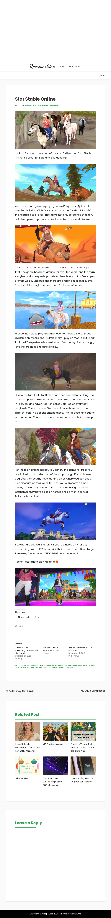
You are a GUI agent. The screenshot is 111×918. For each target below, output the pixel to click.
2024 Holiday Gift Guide (20, 691)
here (76, 549)
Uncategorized (31, 665)
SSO (44, 667)
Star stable (52, 667)
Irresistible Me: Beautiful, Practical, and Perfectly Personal (27, 748)
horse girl (25, 667)
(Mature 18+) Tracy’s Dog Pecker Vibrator (82, 780)
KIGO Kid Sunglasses (93, 690)
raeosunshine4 (51, 105)
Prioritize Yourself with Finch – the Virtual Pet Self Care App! (82, 748)
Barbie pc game (64, 665)
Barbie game (51, 665)
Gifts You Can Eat (50, 647)
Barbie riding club (80, 665)
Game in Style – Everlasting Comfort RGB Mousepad (26, 650)
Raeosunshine (42, 66)
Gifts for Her (21, 778)
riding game (36, 667)
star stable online (67, 667)
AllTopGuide (47, 913)
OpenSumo (75, 913)
